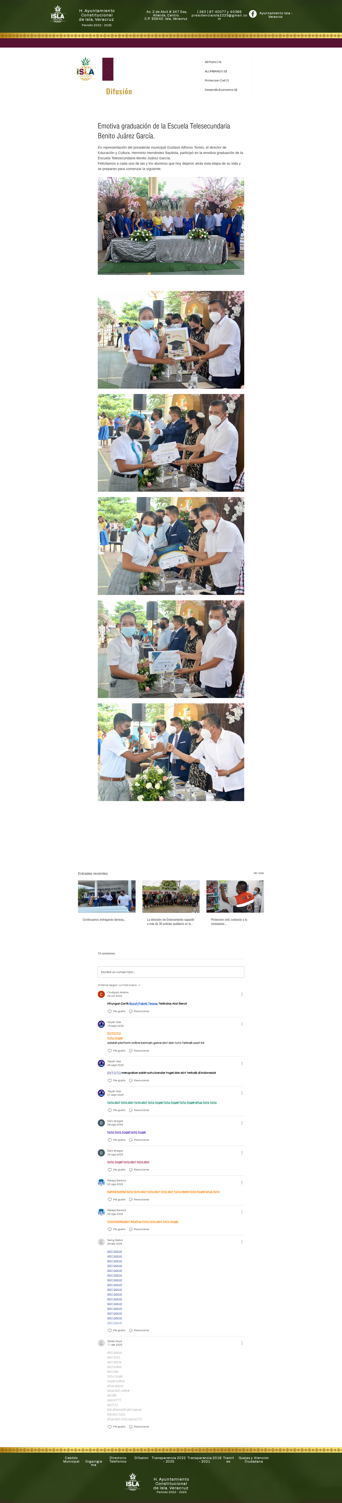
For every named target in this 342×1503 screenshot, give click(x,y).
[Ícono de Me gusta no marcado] (109, 1011)
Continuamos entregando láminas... (104, 920)
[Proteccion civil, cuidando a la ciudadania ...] (235, 896)
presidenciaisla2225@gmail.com (220, 17)
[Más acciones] (241, 994)
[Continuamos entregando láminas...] (107, 896)
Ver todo (259, 873)
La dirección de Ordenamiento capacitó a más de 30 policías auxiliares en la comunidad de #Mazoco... (170, 922)
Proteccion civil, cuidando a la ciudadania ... (229, 922)
